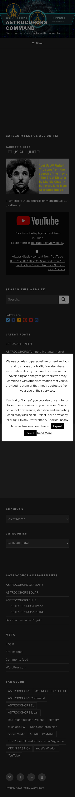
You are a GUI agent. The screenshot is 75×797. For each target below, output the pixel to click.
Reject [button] (30, 433)
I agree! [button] (57, 426)
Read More (44, 433)
